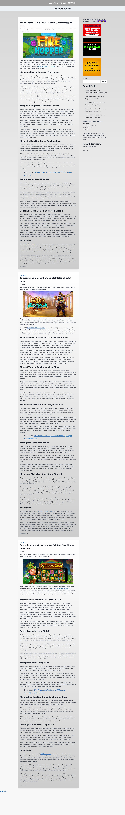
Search (85, 78)
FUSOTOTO (86, 124)
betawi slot (3, 791)
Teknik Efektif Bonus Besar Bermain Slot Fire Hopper (46, 23)
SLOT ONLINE (23, 20)
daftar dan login (96, 133)
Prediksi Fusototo (88, 128)
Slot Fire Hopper (29, 244)
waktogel (85, 130)
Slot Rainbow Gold (45, 754)
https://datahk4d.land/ (89, 126)
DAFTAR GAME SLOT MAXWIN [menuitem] (47, 66)
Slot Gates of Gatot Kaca (44, 511)
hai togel (85, 150)
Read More (24, 266)
